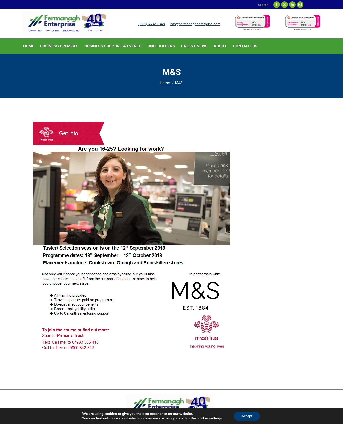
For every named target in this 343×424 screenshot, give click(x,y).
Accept (246, 416)
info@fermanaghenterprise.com (195, 24)
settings (215, 418)
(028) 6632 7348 (151, 24)
